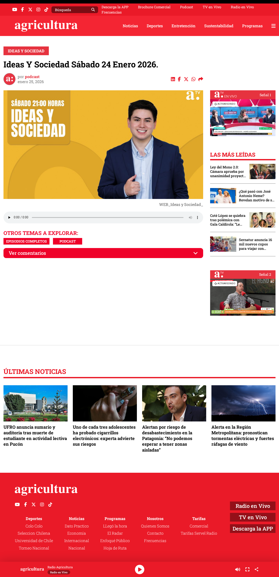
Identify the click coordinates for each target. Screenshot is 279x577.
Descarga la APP (115, 7)
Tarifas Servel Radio (199, 533)
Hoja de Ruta (115, 548)
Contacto (155, 533)
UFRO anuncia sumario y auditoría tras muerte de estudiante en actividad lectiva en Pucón (35, 435)
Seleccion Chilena (34, 533)
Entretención (184, 25)
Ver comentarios (27, 253)
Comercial (199, 526)
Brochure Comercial (154, 7)
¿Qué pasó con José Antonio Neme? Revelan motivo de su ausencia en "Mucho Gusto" (256, 195)
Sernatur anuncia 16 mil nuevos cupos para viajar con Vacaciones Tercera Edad (255, 244)
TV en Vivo (212, 7)
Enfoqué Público (115, 540)
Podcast (186, 7)
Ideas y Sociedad (26, 50)
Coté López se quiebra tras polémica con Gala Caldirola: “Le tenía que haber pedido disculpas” (227, 219)
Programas (252, 25)
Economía (76, 533)
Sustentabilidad (218, 25)
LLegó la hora (115, 526)
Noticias (130, 25)
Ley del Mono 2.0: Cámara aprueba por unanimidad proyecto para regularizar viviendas (227, 171)
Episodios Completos (26, 241)
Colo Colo (34, 526)
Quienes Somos (155, 526)
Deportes (155, 25)
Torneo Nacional (34, 548)
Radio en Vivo (242, 7)
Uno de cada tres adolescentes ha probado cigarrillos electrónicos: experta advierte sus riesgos (104, 435)
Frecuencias (112, 12)
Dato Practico (77, 526)
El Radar (115, 533)
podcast (32, 76)
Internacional (76, 540)
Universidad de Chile (34, 540)
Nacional (76, 548)
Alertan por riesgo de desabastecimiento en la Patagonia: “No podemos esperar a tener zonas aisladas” (167, 438)
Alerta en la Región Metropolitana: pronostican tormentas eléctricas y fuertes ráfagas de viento (242, 435)
